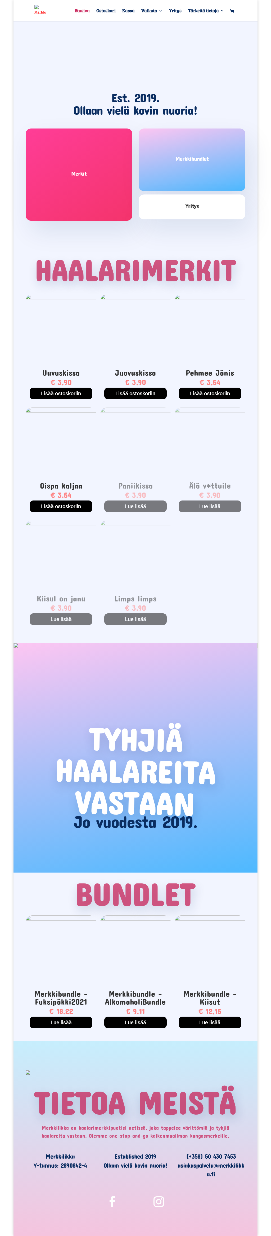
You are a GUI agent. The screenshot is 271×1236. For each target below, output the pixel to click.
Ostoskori (106, 11)
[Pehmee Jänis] (210, 298)
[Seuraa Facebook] (112, 1201)
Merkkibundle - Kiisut (210, 997)
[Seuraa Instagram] (158, 1201)
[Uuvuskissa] (61, 298)
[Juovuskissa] (135, 298)
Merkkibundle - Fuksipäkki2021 (61, 997)
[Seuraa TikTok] (135, 1201)
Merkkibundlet (192, 158)
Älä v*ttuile (210, 485)
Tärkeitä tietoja (203, 11)
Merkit (79, 173)
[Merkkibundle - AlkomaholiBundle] (135, 919)
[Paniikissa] (135, 411)
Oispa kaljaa (61, 485)
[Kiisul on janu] (61, 524)
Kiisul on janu (61, 598)
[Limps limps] (135, 524)
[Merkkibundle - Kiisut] (210, 919)
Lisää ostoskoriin (61, 393)
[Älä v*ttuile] (210, 411)
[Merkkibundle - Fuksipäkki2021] (61, 919)
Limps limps (135, 598)
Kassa (128, 11)
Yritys (175, 11)
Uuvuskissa (61, 372)
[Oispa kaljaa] (61, 411)
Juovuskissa (135, 372)
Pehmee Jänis (210, 372)
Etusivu (82, 11)
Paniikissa (135, 485)
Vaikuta (149, 11)
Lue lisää (135, 506)
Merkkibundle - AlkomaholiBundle (135, 997)
